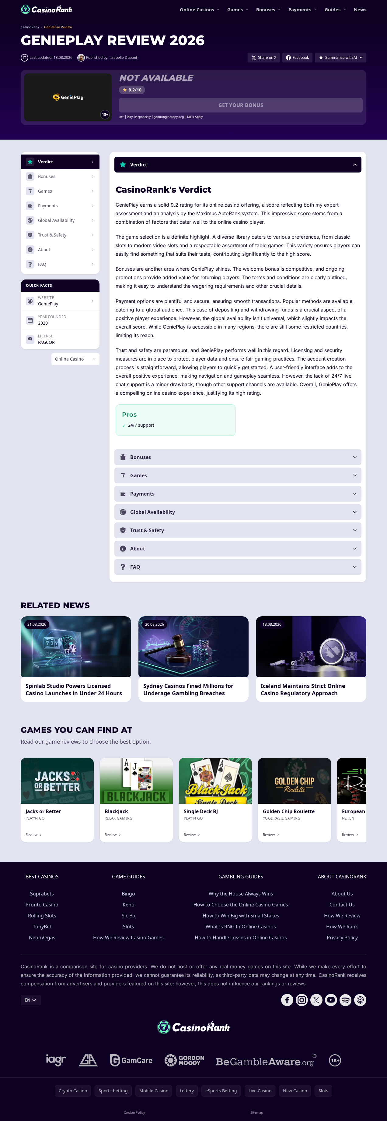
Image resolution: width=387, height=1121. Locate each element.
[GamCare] (131, 1060)
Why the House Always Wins (241, 893)
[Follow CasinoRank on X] (316, 1000)
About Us (342, 893)
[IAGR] (56, 1060)
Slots (128, 926)
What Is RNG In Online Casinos (241, 926)
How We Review (342, 915)
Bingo (128, 893)
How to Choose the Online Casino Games (241, 904)
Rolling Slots (42, 915)
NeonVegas (42, 937)
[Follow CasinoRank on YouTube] (331, 1000)
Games (235, 9)
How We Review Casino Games (128, 937)
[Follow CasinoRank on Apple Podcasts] (360, 1000)
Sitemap (256, 1112)
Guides (332, 9)
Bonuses (265, 9)
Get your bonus (240, 105)
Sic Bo (128, 915)
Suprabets (42, 893)
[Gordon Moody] (184, 1060)
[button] (237, 165)
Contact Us (342, 904)
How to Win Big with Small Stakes (241, 915)
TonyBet (42, 926)
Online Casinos (197, 9)
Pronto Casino (42, 904)
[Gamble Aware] (266, 1060)
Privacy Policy (342, 937)
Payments (299, 9)
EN (27, 1000)
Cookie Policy (134, 1112)
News (360, 9)
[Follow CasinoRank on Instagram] (302, 1000)
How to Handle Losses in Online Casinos (241, 937)
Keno (128, 904)
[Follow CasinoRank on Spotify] (346, 1000)
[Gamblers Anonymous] (88, 1060)
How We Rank (342, 926)
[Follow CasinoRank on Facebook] (287, 1000)
